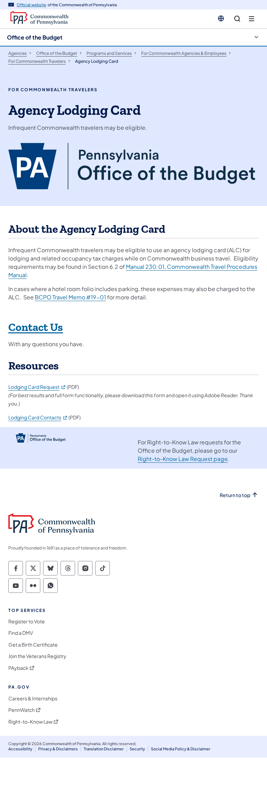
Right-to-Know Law (30, 722)
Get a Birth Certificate (33, 645)
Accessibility (20, 749)
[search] (237, 19)
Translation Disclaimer (104, 749)
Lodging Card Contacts (38, 417)
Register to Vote (26, 621)
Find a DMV (20, 633)
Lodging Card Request (37, 387)
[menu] (251, 19)
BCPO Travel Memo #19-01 (70, 297)
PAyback (18, 668)
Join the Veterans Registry (37, 656)
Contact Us (35, 327)
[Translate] (221, 18)
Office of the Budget (35, 37)
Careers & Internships (32, 698)
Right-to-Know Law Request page (183, 458)
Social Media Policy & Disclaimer (180, 749)
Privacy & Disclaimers (58, 749)
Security (137, 749)
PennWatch (21, 710)
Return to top (235, 495)
